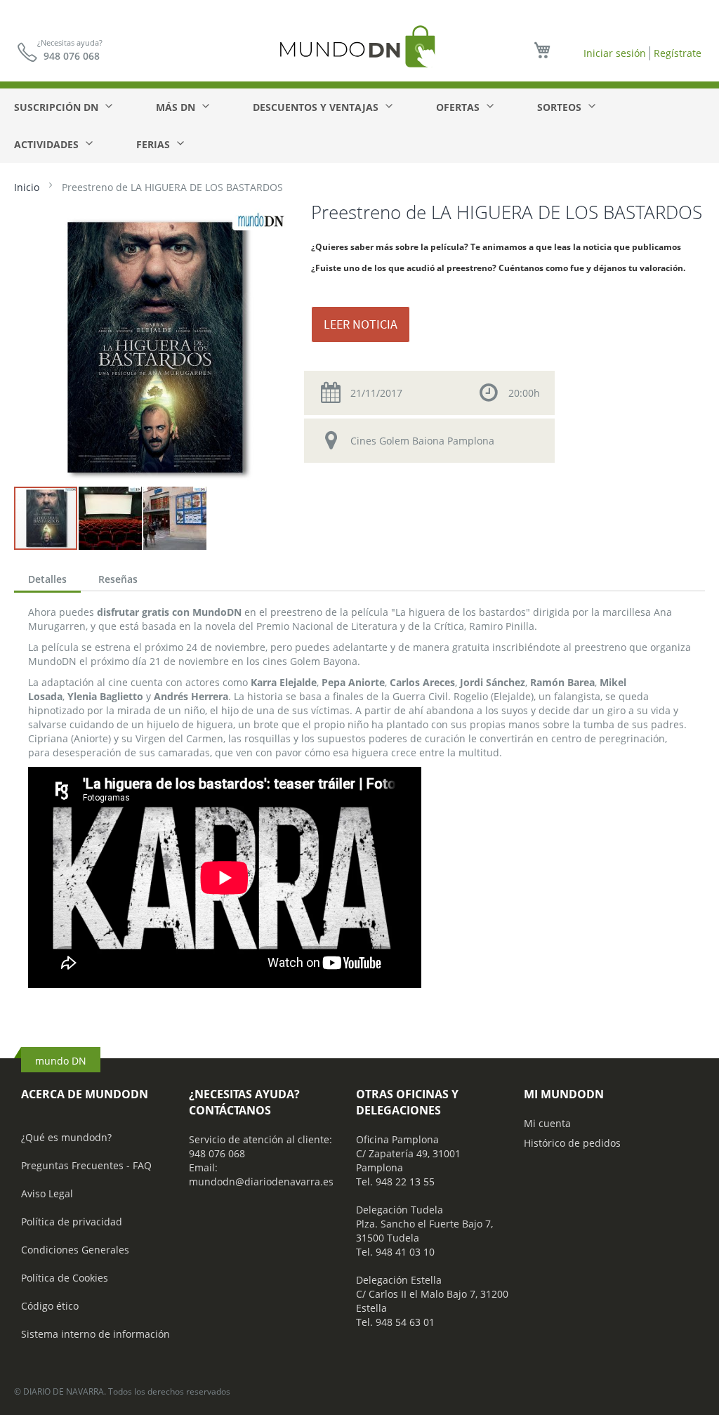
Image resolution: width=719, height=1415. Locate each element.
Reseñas (118, 579)
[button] (111, 518)
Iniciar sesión (614, 53)
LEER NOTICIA (360, 324)
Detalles (47, 579)
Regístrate (677, 53)
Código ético (50, 1305)
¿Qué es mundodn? (66, 1137)
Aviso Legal (47, 1193)
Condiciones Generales (75, 1249)
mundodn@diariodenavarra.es (261, 1181)
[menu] (359, 125)
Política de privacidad (71, 1221)
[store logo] (359, 46)
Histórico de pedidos (572, 1143)
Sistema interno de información (95, 1334)
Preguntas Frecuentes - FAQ (86, 1165)
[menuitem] (62, 107)
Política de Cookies (64, 1277)
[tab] (47, 581)
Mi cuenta (547, 1123)
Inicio (26, 187)
